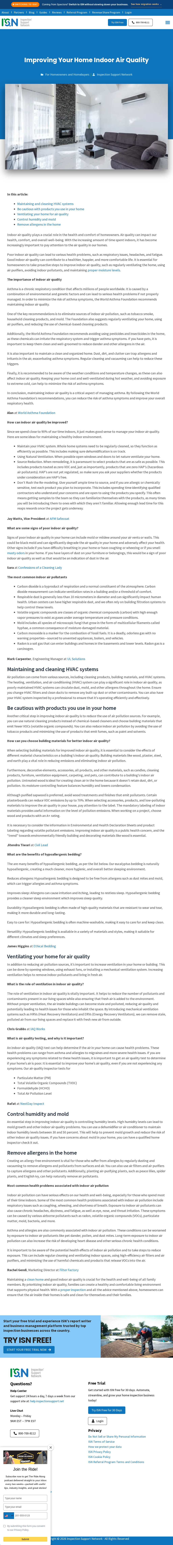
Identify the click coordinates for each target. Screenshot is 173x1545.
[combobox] (9, 1515)
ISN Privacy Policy (99, 1452)
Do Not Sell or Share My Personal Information (117, 1436)
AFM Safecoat (59, 518)
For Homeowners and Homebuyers (67, 74)
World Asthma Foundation (36, 413)
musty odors (16, 553)
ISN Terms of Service (101, 1442)
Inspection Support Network (114, 74)
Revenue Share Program (106, 12)
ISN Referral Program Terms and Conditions (116, 1462)
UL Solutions (76, 659)
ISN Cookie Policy (99, 1457)
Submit (25, 1539)
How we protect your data (104, 1447)
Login (128, 12)
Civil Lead (41, 845)
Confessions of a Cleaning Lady (40, 567)
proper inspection (73, 1290)
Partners (19, 12)
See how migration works (146, 4)
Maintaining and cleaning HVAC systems (45, 204)
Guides (43, 12)
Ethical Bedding (44, 946)
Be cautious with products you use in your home (50, 209)
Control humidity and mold (36, 219)
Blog (31, 12)
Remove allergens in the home (39, 224)
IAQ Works (37, 1029)
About (5, 12)
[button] (167, 22)
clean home (35, 1279)
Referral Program (77, 12)
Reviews (57, 12)
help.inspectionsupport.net (47, 1401)
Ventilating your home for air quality (42, 214)
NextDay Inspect (32, 1103)
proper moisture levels (104, 270)
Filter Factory (69, 1270)
